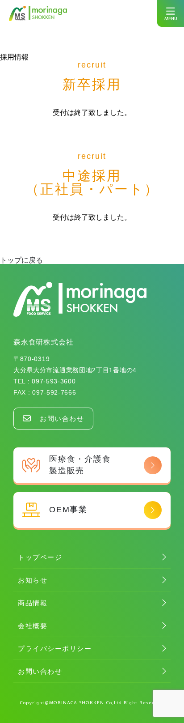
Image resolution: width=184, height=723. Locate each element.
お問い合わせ (62, 418)
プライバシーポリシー (55, 648)
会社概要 (32, 625)
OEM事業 (68, 509)
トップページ (40, 557)
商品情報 (32, 603)
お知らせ (32, 580)
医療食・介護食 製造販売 (80, 465)
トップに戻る (21, 260)
